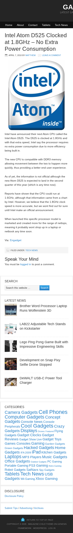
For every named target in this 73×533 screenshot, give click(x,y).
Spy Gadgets (46, 469)
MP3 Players (31, 457)
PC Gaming (54, 461)
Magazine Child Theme (40, 524)
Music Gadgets (54, 457)
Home (8, 24)
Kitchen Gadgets (53, 452)
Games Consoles (18, 443)
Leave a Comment (51, 55)
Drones (41, 431)
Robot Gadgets (15, 470)
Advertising (26, 508)
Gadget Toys (51, 439)
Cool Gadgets (37, 426)
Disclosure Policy (14, 496)
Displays (29, 430)
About (20, 24)
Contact (32, 24)
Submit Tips (11, 508)
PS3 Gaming (38, 465)
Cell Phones (53, 412)
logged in (25, 264)
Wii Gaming (28, 478)
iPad (36, 451)
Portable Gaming (16, 465)
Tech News (61, 24)
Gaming (37, 443)
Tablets (46, 24)
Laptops (13, 456)
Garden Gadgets (55, 443)
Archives (39, 508)
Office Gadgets (17, 461)
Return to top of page (40, 520)
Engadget (15, 240)
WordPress (39, 528)
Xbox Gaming (47, 479)
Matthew (30, 55)
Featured (49, 431)
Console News (31, 422)
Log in (51, 528)
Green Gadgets (14, 448)
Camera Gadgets (21, 412)
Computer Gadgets (24, 416)
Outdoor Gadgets (39, 462)
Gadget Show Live (30, 439)
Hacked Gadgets (39, 447)
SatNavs (32, 469)
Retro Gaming (55, 466)
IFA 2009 (26, 452)
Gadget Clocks (29, 435)
